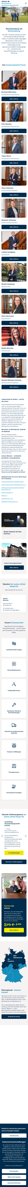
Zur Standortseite (8, 608)
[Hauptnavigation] (26, 3)
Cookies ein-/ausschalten (13, 1165)
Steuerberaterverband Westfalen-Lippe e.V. (13, 485)
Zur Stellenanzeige (14, 853)
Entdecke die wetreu (14, 1016)
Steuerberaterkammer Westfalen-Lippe (12, 482)
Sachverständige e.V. (7, 492)
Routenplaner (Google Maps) (12, 610)
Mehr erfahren (14, 99)
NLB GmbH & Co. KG (7, 498)
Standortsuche (13, 1136)
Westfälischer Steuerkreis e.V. (9, 501)
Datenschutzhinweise (14, 1183)
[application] (14, 837)
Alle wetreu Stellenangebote (14, 862)
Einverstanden (14, 1171)
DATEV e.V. (4, 495)
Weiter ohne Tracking (14, 1177)
